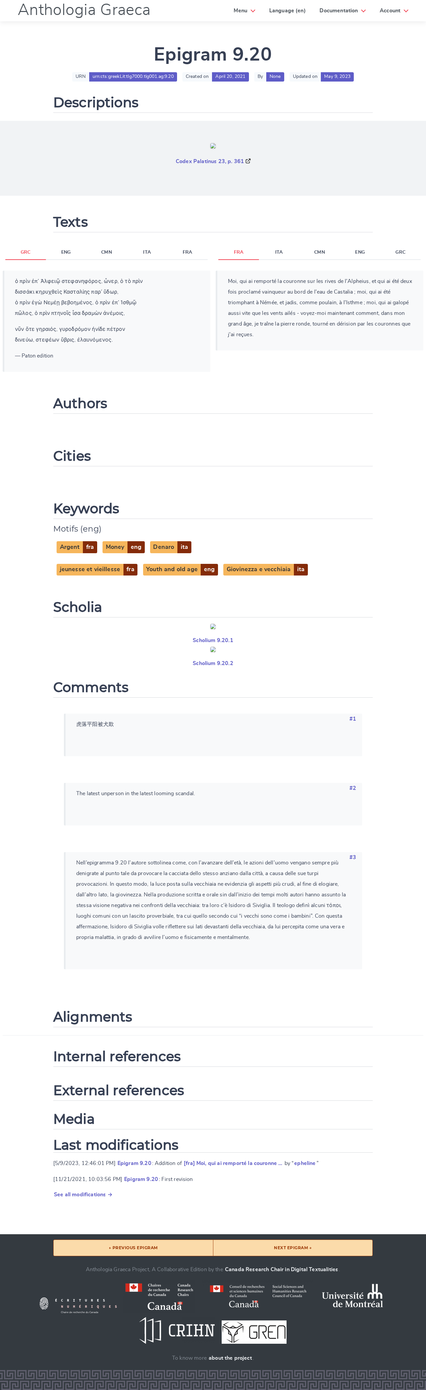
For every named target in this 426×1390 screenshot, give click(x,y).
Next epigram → (293, 1247)
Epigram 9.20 (134, 1163)
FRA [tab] (187, 252)
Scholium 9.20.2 (213, 663)
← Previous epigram (133, 1247)
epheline (305, 1163)
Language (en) (287, 10)
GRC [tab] (25, 252)
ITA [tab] (146, 252)
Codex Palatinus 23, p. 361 (210, 161)
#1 (352, 719)
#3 (352, 857)
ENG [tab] (66, 252)
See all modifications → (83, 1194)
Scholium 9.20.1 (213, 640)
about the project (230, 1358)
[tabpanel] (106, 321)
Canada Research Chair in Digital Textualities (281, 1269)
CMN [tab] (106, 252)
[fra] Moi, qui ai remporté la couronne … (233, 1163)
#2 (352, 788)
